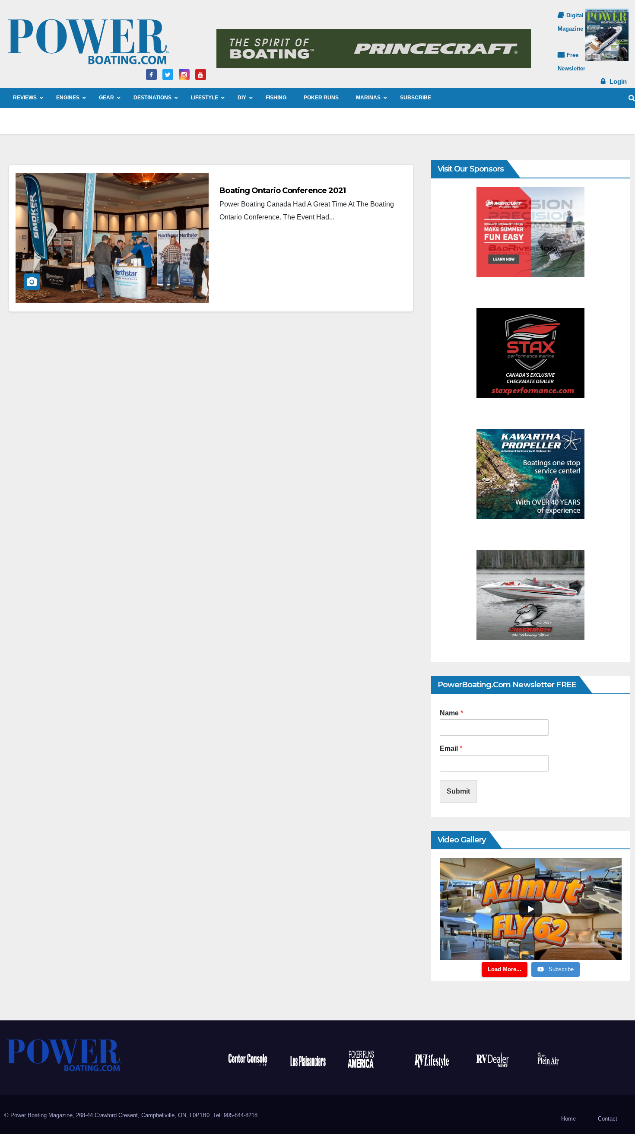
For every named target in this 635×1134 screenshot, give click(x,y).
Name (451, 713)
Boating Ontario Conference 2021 (282, 190)
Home (568, 1118)
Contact (607, 1118)
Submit (458, 791)
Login (618, 81)
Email (451, 748)
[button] (632, 98)
